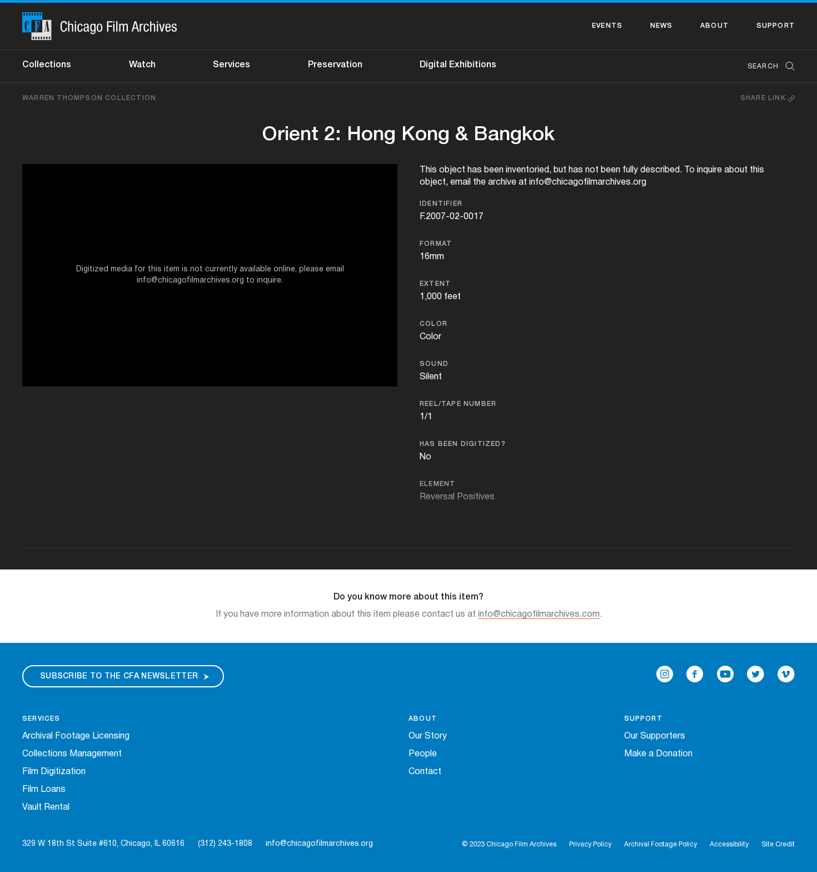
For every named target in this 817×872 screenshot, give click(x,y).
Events (607, 26)
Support (775, 26)
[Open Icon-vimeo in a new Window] (786, 674)
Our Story (428, 736)
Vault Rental (45, 807)
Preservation (335, 65)
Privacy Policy (590, 844)
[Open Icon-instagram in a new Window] (664, 674)
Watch (142, 65)
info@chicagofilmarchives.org (319, 844)
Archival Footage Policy (660, 844)
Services (231, 65)
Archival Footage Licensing (75, 736)
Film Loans (44, 790)
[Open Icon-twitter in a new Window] (755, 674)
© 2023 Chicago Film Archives (509, 844)
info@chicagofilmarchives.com (539, 614)
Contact (425, 772)
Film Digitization (54, 772)
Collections (46, 65)
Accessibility (729, 844)
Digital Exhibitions (458, 65)
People (423, 754)
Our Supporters (654, 736)
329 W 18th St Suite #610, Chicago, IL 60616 (103, 844)
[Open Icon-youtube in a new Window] (725, 674)
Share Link (764, 98)
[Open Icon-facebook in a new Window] (694, 674)
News (661, 26)
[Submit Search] (786, 66)
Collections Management (72, 754)
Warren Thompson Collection (89, 98)
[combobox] (765, 66)
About (714, 26)
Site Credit (778, 844)
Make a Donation (658, 754)
